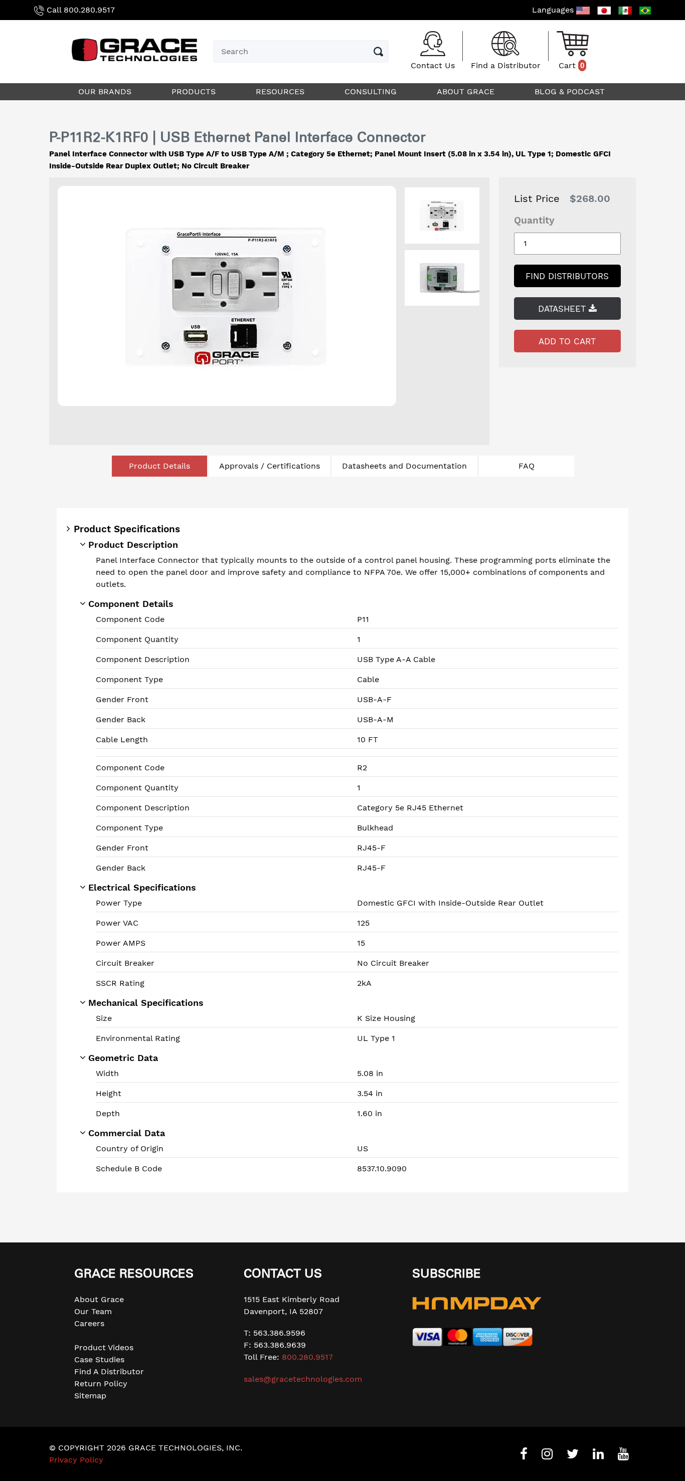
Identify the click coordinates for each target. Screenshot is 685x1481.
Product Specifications (127, 529)
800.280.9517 (89, 10)
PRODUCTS (195, 91)
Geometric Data (123, 1057)
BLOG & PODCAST (571, 91)
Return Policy (100, 1383)
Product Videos (103, 1347)
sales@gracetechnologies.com (303, 1379)
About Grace (99, 1299)
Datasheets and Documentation (404, 466)
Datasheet (563, 309)
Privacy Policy (76, 1459)
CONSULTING (372, 91)
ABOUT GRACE (467, 91)
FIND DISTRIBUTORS (567, 276)
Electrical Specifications (142, 887)
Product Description (133, 544)
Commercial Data (126, 1133)
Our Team (93, 1311)
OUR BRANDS (106, 91)
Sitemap (90, 1395)
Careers (89, 1323)
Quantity (534, 220)
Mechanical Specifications (146, 1002)
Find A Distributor (109, 1371)
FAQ (527, 466)
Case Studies (99, 1359)
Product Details (159, 466)
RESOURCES (281, 91)
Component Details (131, 603)
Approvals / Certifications (269, 466)
